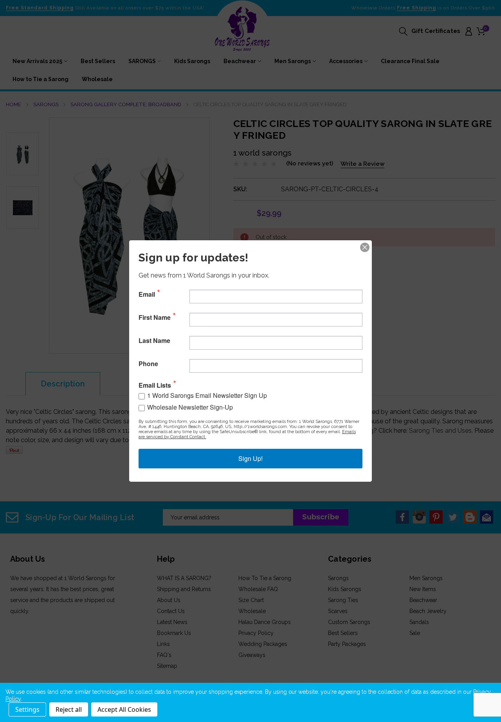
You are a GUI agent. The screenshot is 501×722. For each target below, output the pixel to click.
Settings (27, 709)
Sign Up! (250, 458)
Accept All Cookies (124, 709)
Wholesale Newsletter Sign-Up (190, 407)
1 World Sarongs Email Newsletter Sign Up (207, 395)
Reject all (69, 709)
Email (147, 294)
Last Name (154, 340)
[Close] (364, 247)
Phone (148, 364)
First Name (155, 317)
